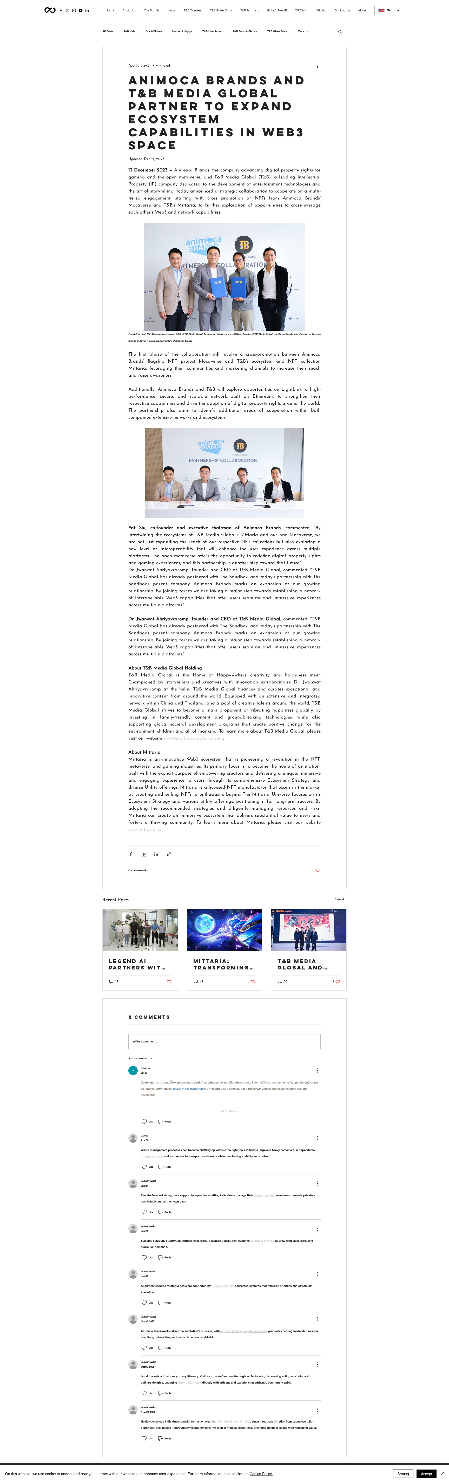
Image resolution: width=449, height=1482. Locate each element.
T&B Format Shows (245, 31)
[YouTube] (80, 10)
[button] (340, 31)
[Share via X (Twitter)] (143, 854)
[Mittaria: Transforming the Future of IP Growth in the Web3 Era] (224, 930)
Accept (426, 1473)
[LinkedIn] (87, 10)
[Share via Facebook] (130, 854)
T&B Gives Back (277, 31)
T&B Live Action (212, 31)
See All (341, 899)
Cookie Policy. (261, 1473)
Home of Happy (182, 31)
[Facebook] (61, 10)
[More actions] (317, 66)
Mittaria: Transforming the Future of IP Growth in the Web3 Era (221, 964)
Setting (403, 1473)
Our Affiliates (154, 31)
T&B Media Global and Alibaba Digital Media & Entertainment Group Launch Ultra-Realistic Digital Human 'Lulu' (308, 964)
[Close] (443, 1474)
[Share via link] (169, 854)
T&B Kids (129, 31)
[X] (67, 10)
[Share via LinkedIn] (156, 854)
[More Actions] (317, 1070)
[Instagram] (74, 10)
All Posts (107, 31)
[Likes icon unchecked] (144, 1122)
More (301, 31)
